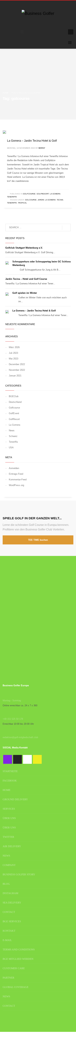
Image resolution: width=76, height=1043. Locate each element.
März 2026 (14, 347)
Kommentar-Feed (18, 479)
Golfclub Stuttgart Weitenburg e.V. (24, 247)
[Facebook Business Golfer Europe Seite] (7, 759)
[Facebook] (51, 32)
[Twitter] (56, 32)
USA (11, 447)
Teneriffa (12, 197)
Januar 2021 (15, 375)
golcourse (31, 200)
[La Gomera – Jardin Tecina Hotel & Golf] (7, 132)
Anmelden (14, 468)
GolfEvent (14, 413)
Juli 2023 (13, 353)
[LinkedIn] (62, 32)
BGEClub (13, 396)
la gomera (50, 200)
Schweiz (13, 436)
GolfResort (43, 194)
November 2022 (17, 370)
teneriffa (12, 203)
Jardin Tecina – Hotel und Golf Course (26, 279)
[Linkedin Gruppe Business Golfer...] (27, 759)
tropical (22, 203)
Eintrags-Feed (16, 474)
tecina (60, 200)
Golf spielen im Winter (24, 293)
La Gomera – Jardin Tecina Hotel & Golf (32, 140)
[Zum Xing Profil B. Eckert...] (37, 759)
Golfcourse (29, 194)
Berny (42, 148)
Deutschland (15, 402)
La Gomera (55, 194)
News (11, 430)
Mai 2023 (13, 358)
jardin (41, 200)
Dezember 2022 (17, 364)
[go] (66, 227)
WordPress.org (16, 485)
